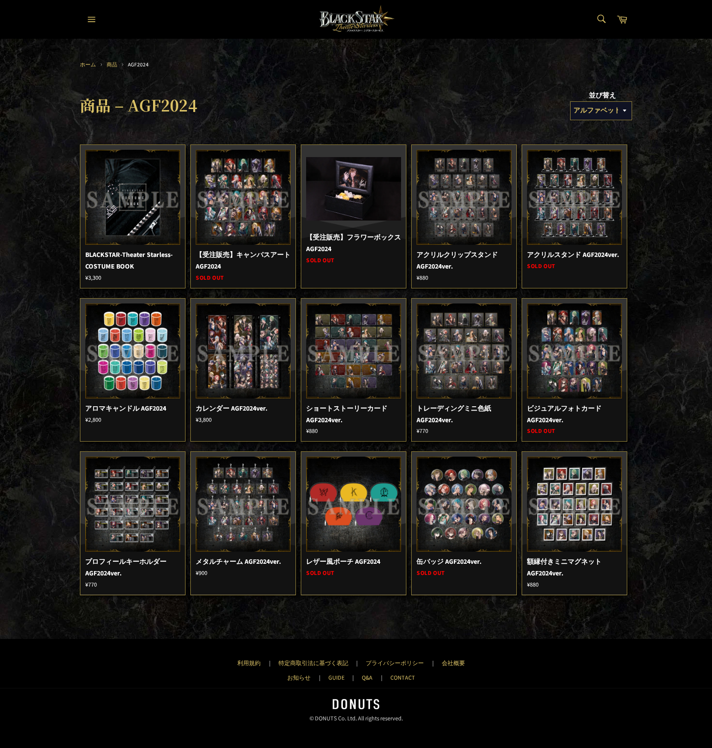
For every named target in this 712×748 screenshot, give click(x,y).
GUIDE (336, 677)
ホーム (88, 64)
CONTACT (402, 677)
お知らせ (298, 677)
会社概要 (453, 663)
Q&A (367, 677)
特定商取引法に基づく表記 (313, 663)
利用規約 (249, 663)
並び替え (602, 95)
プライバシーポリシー (395, 663)
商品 (112, 64)
